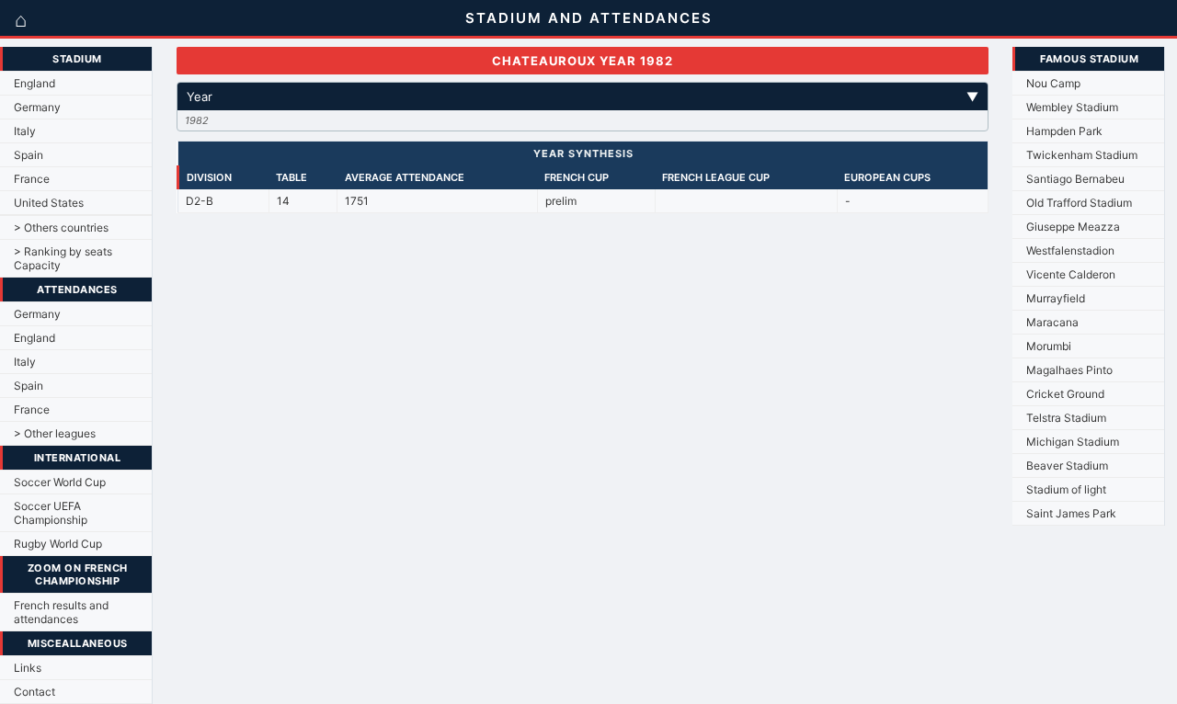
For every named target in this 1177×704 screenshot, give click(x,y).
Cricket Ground (1065, 394)
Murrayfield (1055, 298)
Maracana (1052, 322)
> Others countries (61, 227)
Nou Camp (1053, 83)
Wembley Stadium (1072, 107)
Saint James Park (1071, 513)
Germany (37, 107)
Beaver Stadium (1067, 465)
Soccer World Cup (60, 482)
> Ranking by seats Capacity (63, 258)
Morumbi (1048, 346)
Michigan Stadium (1072, 442)
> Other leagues (55, 433)
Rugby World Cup (58, 544)
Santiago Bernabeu (1075, 179)
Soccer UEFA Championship (50, 513)
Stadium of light (1066, 489)
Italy (25, 131)
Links (27, 668)
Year (582, 96)
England (34, 83)
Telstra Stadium (1066, 418)
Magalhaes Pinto (1069, 370)
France (32, 179)
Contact (34, 691)
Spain (28, 155)
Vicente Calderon (1070, 274)
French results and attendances (61, 612)
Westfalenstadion (1070, 250)
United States (49, 203)
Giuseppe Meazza (1073, 226)
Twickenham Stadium (1081, 155)
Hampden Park (1064, 131)
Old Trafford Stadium (1079, 203)
